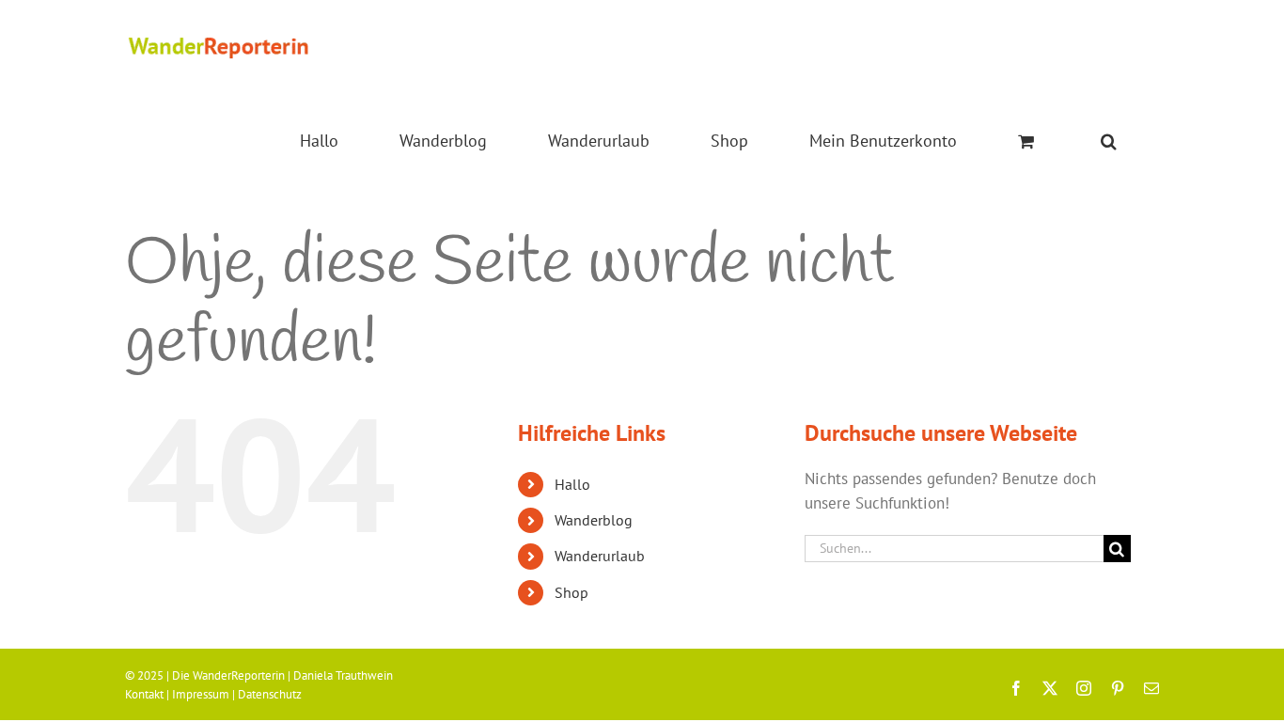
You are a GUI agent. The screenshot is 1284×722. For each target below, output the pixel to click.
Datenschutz (270, 694)
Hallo (572, 484)
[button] (1108, 141)
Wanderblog (594, 519)
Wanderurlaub (600, 555)
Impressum (200, 694)
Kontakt (144, 694)
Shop (571, 592)
